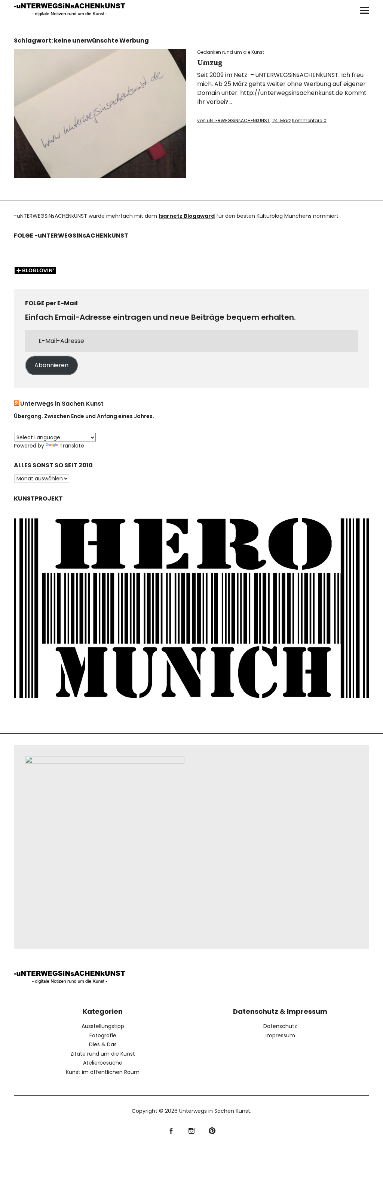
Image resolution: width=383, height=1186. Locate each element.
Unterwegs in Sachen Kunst (62, 403)
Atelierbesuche (102, 1062)
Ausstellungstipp (103, 1026)
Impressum (280, 1035)
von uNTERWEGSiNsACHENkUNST (233, 120)
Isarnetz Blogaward (187, 216)
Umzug (210, 63)
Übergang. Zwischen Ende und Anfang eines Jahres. (84, 416)
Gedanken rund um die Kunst (230, 52)
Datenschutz (280, 1026)
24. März (281, 120)
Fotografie (102, 1035)
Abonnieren (51, 365)
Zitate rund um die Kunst (102, 1054)
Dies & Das (103, 1044)
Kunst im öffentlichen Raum (103, 1072)
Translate (71, 445)
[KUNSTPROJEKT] (191, 705)
